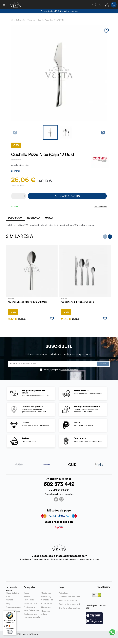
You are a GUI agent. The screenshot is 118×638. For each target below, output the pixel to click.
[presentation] (105, 236)
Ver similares (100, 207)
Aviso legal (64, 593)
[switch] (10, 632)
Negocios (46, 607)
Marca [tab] (49, 218)
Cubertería (46, 604)
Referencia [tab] (33, 218)
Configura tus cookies (69, 608)
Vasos (26, 593)
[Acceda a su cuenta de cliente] (108, 4)
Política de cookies (68, 601)
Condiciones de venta (69, 597)
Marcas (9, 600)
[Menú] (14, 612)
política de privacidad (69, 370)
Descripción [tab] (15, 218)
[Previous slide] (15, 132)
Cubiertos (46, 593)
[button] (50, 132)
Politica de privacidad (69, 604)
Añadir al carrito (69, 196)
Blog (8, 604)
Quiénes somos (13, 607)
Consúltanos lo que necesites (59, 494)
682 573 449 (59, 484)
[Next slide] (103, 132)
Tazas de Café (31, 604)
